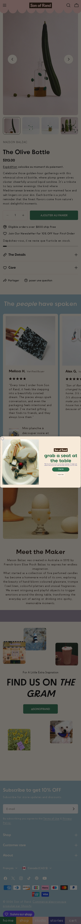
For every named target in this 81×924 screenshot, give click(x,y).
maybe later (61, 474)
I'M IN (60, 469)
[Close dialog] (2, 438)
